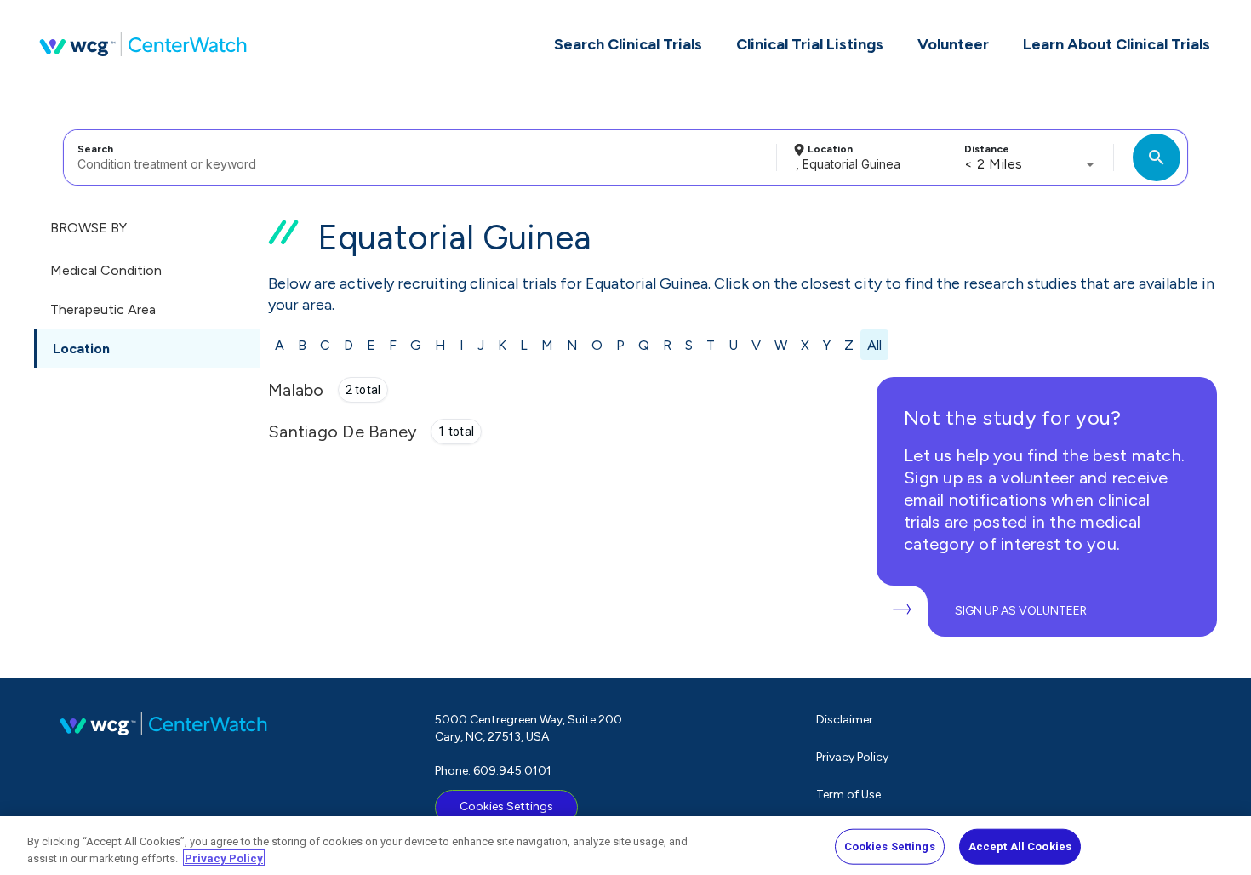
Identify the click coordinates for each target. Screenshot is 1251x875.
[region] (625, 845)
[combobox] (417, 157)
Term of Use (848, 794)
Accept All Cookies (1019, 846)
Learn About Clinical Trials (1116, 44)
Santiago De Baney (342, 431)
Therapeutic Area (103, 309)
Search (95, 149)
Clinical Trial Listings (809, 44)
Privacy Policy (852, 757)
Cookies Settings (506, 806)
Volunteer (953, 44)
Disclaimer (844, 719)
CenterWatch (143, 44)
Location (830, 149)
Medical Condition (106, 270)
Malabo (296, 390)
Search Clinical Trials (628, 44)
